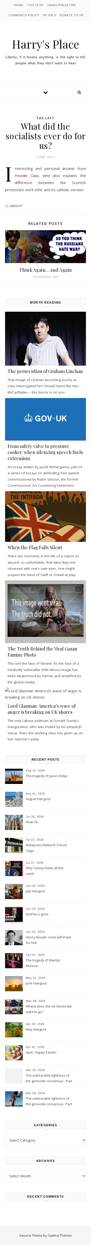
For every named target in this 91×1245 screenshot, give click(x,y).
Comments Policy (24, 15)
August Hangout (38, 799)
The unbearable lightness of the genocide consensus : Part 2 (49, 1078)
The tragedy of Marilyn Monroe (43, 963)
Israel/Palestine (61, 5)
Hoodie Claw (27, 175)
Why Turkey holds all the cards (44, 871)
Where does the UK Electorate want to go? (49, 1009)
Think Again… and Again (45, 270)
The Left (45, 118)
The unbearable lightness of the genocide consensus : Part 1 (49, 1101)
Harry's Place (45, 44)
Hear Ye (32, 822)
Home (18, 5)
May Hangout (36, 1029)
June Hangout (36, 983)
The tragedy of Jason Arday (46, 776)
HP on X (49, 15)
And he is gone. (37, 914)
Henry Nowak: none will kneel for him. (48, 940)
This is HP (35, 5)
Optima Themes (60, 1235)
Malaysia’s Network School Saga (46, 848)
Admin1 (16, 205)
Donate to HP (72, 15)
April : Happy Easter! (41, 1052)
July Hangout (35, 891)
